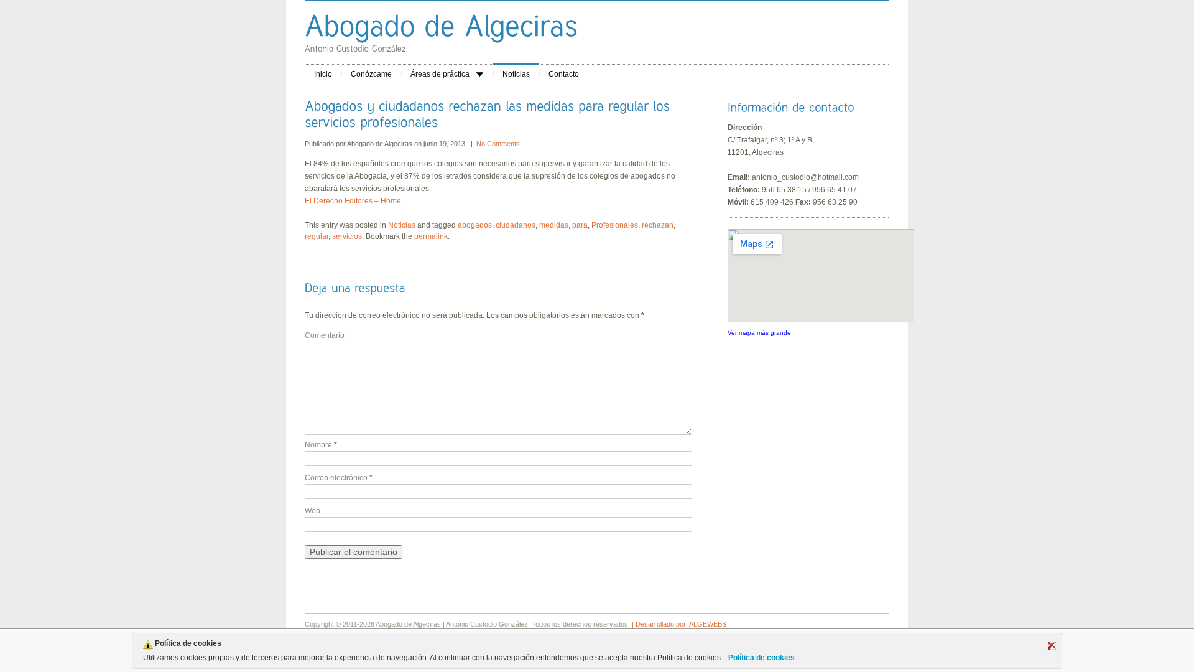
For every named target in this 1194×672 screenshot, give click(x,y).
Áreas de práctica (440, 74)
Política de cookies (761, 657)
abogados (475, 225)
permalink (431, 236)
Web (312, 510)
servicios (347, 236)
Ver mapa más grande (759, 332)
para (580, 225)
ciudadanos (515, 225)
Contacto (563, 74)
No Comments (498, 143)
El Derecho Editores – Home (353, 201)
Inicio (323, 74)
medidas (553, 225)
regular (316, 236)
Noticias (516, 74)
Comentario (325, 335)
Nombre (321, 445)
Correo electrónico (339, 478)
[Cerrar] (1052, 646)
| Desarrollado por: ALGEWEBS (679, 624)
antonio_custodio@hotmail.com (805, 177)
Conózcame (371, 74)
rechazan (657, 225)
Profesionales (614, 225)
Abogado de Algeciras (380, 143)
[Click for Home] (441, 25)
